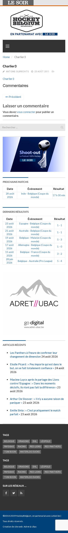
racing (22, 446)
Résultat (58, 188)
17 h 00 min (59, 195)
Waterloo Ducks (30, 452)
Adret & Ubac (30, 526)
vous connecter (26, 111)
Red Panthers (53, 446)
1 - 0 (59, 246)
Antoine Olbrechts (17, 71)
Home (6, 57)
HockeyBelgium (23, 515)
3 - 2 (59, 253)
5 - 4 (59, 261)
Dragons (23, 441)
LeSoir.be (55, 515)
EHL (35, 441)
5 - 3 (59, 239)
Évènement (35, 188)
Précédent (14, 96)
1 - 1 (59, 225)
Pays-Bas (9, 446)
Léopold (45, 441)
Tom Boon (10, 452)
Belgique (9, 441)
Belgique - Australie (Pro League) (35, 261)
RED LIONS (35, 446)
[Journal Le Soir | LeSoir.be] (18, 2)
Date (10, 188)
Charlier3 (8, 78)
